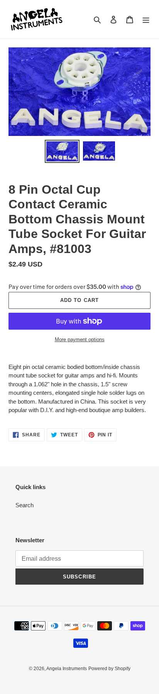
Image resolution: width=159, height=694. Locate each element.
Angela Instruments (66, 668)
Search (24, 505)
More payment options (80, 339)
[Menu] (146, 19)
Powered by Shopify (109, 668)
